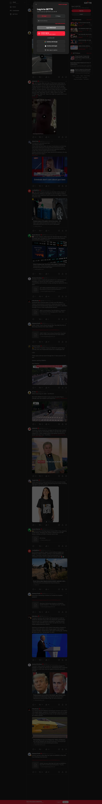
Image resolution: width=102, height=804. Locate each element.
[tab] (44, 16)
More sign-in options (52, 50)
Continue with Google (52, 41)
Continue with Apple (52, 46)
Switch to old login (63, 4)
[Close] (36, 4)
